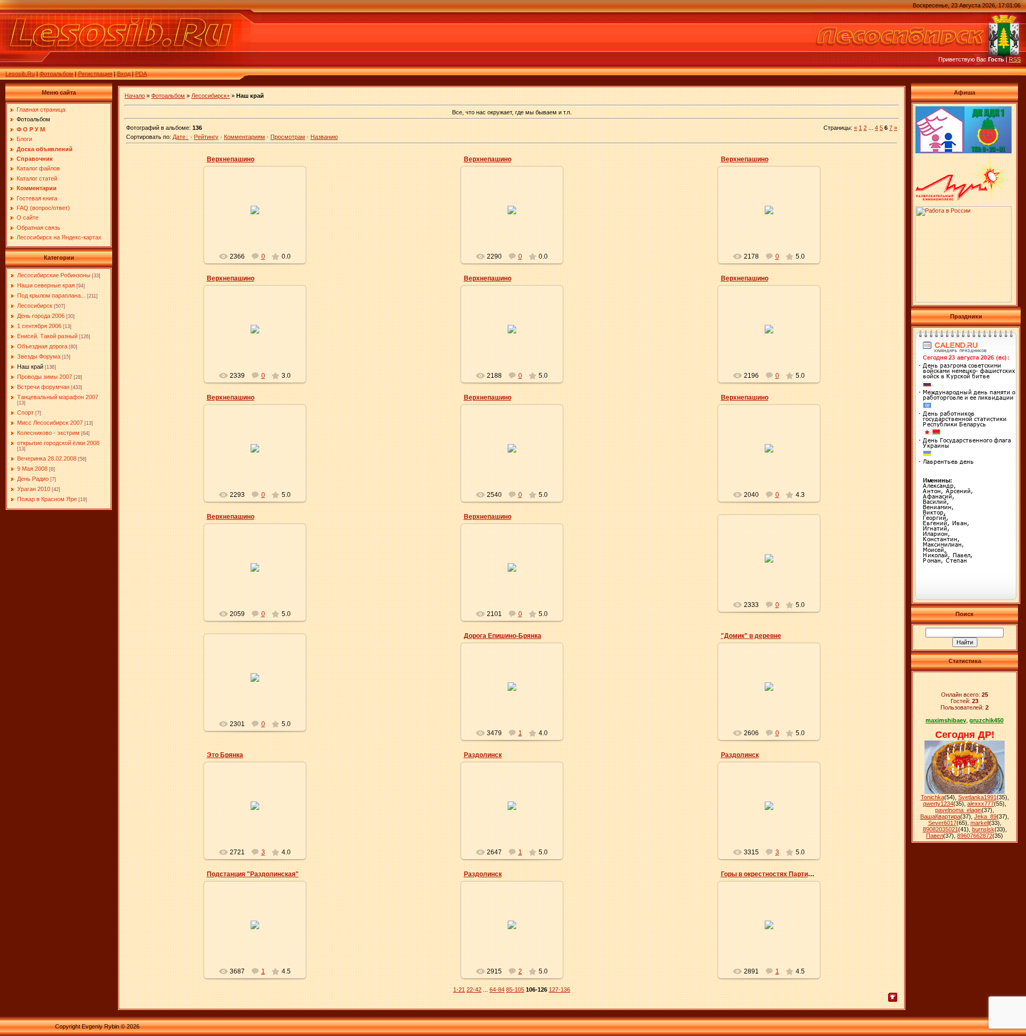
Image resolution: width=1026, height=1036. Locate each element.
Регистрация (95, 74)
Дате (179, 137)
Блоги (24, 139)
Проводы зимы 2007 (44, 376)
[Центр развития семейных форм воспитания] (940, 151)
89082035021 (940, 829)
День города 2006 (41, 316)
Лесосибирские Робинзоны (53, 275)
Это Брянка (225, 755)
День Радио (33, 479)
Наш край (30, 366)
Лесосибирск (34, 305)
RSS (1015, 59)
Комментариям (244, 137)
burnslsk (983, 829)
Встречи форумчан (43, 387)
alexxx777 (980, 803)
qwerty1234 (938, 803)
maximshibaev (946, 720)
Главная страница (41, 109)
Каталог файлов (38, 168)
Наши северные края (46, 285)
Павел (934, 835)
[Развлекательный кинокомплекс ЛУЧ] (963, 199)
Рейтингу (206, 137)
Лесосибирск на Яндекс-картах (59, 237)
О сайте (27, 217)
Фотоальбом (56, 74)
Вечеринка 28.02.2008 (46, 458)
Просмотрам (287, 137)
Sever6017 (942, 823)
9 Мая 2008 (32, 468)
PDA (141, 74)
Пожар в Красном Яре (47, 499)
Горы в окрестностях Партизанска (775, 874)
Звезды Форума (38, 356)
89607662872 (974, 835)
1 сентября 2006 (39, 326)
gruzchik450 (986, 720)
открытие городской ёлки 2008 (58, 443)
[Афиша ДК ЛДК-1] (988, 151)
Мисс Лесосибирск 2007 (50, 422)
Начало (135, 95)
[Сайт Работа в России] (963, 300)
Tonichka (932, 797)
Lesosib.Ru (20, 74)
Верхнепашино (230, 159)
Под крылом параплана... (51, 295)
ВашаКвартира (940, 816)
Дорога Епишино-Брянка (502, 636)
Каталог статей (37, 178)
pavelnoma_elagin (958, 810)
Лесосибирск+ (210, 95)
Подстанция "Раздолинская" (253, 874)
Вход (123, 74)
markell (979, 823)
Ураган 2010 (33, 489)
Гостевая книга (37, 198)
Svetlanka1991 (977, 797)
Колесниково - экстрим (48, 433)
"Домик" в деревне (751, 636)
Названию (324, 137)
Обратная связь (38, 227)
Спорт (25, 412)
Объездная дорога (42, 346)
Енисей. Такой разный (47, 336)
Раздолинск (483, 755)
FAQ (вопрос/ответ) (43, 208)
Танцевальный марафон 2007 (57, 397)
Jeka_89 (985, 816)
